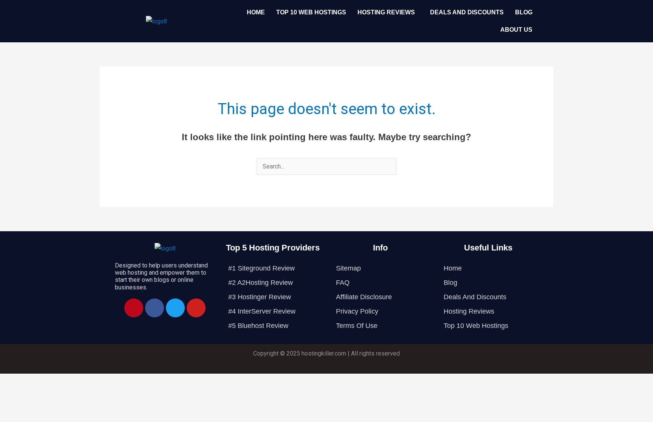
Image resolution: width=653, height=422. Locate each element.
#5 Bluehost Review (258, 325)
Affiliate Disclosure (364, 297)
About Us (516, 29)
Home (256, 12)
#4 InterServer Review (262, 311)
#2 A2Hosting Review (260, 282)
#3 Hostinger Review (259, 297)
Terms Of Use (357, 325)
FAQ (343, 282)
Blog (523, 12)
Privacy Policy (357, 311)
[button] (388, 12)
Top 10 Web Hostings (311, 12)
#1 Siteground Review (261, 268)
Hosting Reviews (386, 12)
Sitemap (348, 268)
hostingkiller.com (324, 353)
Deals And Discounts (467, 12)
